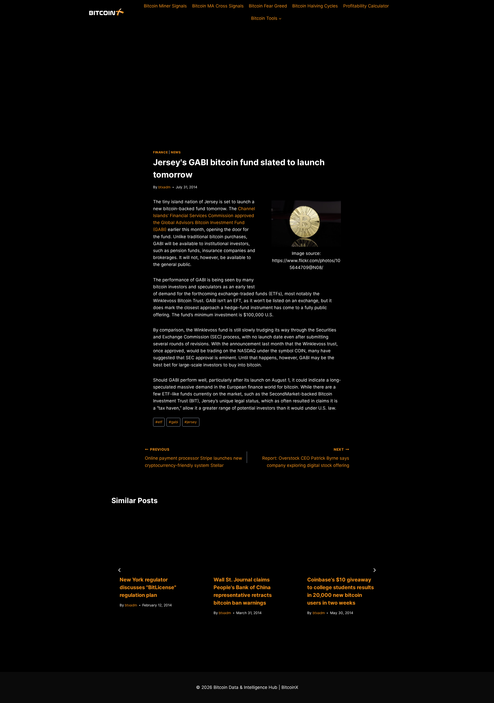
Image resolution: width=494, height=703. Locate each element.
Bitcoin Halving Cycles (315, 5)
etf (158, 422)
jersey (190, 422)
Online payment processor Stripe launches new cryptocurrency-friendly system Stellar (193, 457)
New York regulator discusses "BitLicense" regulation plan (148, 587)
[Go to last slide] (120, 570)
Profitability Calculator (366, 5)
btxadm (164, 187)
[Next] (374, 570)
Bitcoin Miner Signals (165, 5)
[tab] (236, 633)
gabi (173, 422)
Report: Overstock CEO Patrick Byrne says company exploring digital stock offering (305, 457)
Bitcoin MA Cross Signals (218, 5)
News (176, 152)
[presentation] (153, 540)
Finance (160, 152)
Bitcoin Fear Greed (268, 5)
